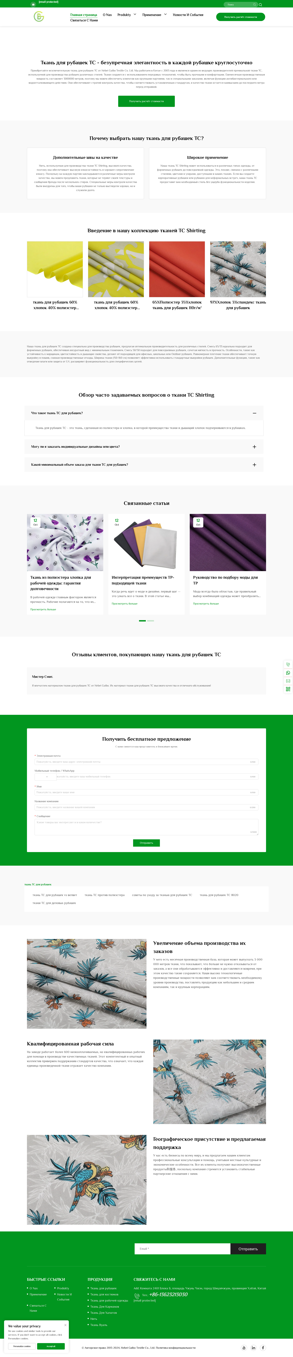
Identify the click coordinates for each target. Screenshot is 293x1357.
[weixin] (288, 689)
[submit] (254, 4)
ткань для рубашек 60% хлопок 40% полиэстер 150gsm (116, 305)
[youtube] (244, 1348)
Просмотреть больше (43, 609)
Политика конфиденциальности (176, 1347)
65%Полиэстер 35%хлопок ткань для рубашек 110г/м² (177, 305)
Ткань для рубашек (103, 1288)
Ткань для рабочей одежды (109, 1300)
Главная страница (83, 15)
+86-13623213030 (168, 1294)
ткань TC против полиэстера (105, 895)
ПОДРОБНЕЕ (55, 269)
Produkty (125, 15)
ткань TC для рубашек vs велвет (55, 895)
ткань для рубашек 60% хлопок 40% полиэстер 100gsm (55, 305)
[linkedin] (253, 1348)
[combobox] (46, 777)
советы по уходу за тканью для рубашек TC (162, 895)
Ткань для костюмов (104, 1294)
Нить (93, 1319)
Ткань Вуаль (98, 1325)
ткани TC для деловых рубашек (54, 903)
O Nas (107, 15)
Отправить (146, 842)
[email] (288, 681)
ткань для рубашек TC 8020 (219, 895)
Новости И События (188, 15)
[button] (142, 620)
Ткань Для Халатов (103, 1312)
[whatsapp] (288, 673)
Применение (152, 15)
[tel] (288, 665)
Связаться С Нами (84, 20)
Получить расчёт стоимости (240, 16)
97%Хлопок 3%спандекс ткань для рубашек (238, 305)
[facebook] (263, 1348)
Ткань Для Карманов (104, 1306)
